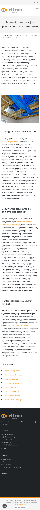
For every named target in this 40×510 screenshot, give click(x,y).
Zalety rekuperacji (11, 391)
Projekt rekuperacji (11, 387)
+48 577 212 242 (9, 443)
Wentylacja (6, 462)
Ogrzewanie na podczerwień (12, 468)
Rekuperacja (7, 465)
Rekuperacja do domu (12, 396)
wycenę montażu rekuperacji (18, 326)
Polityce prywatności (20, 504)
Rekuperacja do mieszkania (15, 375)
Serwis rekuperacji (11, 379)
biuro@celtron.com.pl (12, 445)
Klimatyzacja (7, 459)
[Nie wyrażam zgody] (38, 504)
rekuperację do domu (9, 141)
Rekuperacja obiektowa (13, 383)
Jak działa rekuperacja (13, 400)
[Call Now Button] (5, 506)
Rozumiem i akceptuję (20, 507)
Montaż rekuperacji (12, 371)
